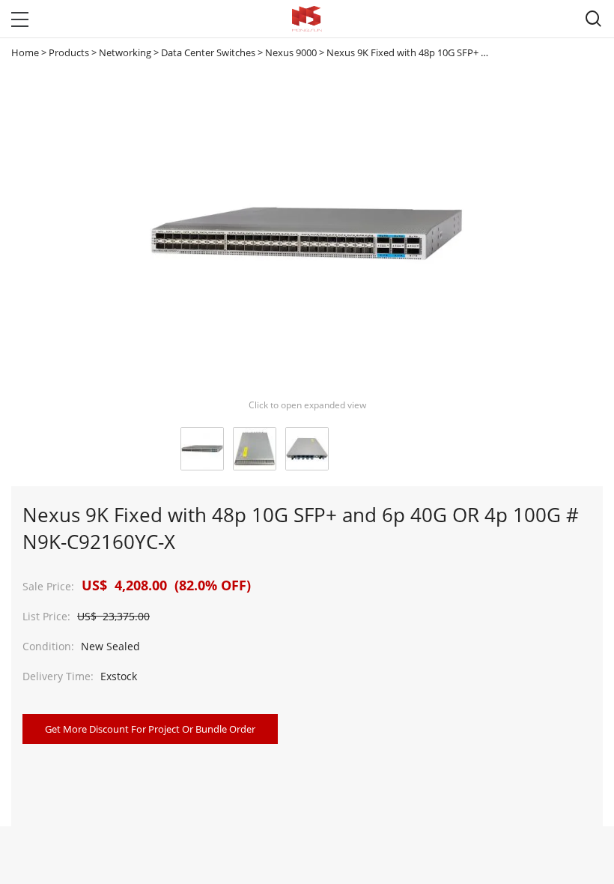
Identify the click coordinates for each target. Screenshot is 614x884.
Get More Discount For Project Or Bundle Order (150, 729)
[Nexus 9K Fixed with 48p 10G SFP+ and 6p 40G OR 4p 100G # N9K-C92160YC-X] (202, 448)
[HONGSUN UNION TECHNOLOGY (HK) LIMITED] (307, 18)
